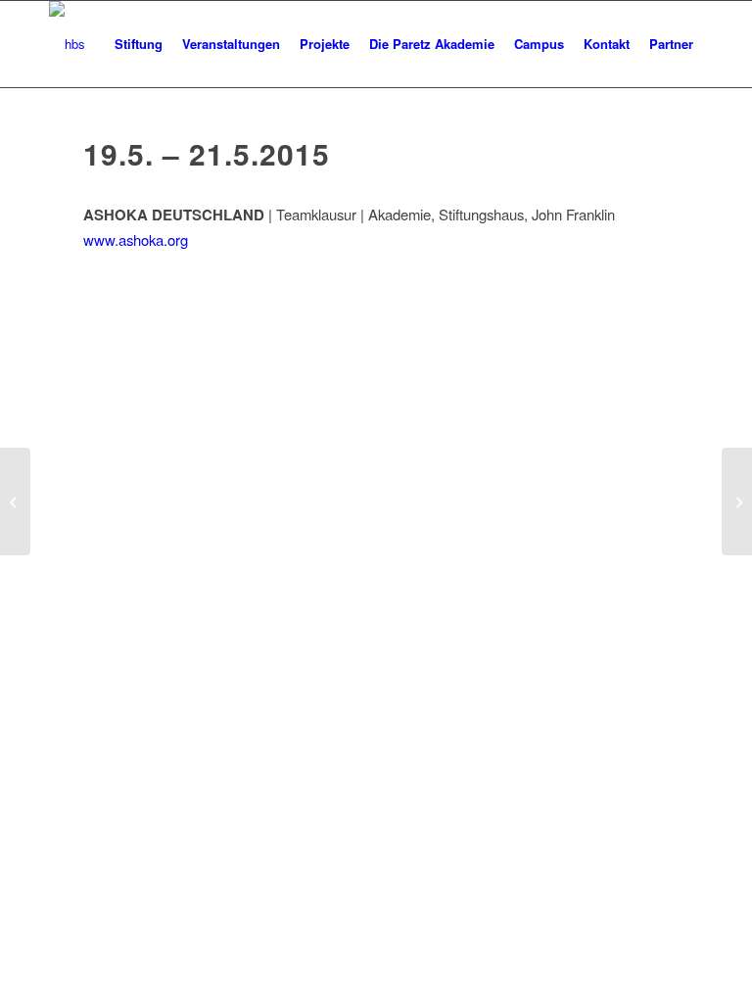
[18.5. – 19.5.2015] (15, 501)
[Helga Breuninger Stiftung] (67, 44)
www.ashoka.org (135, 239)
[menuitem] (138, 44)
